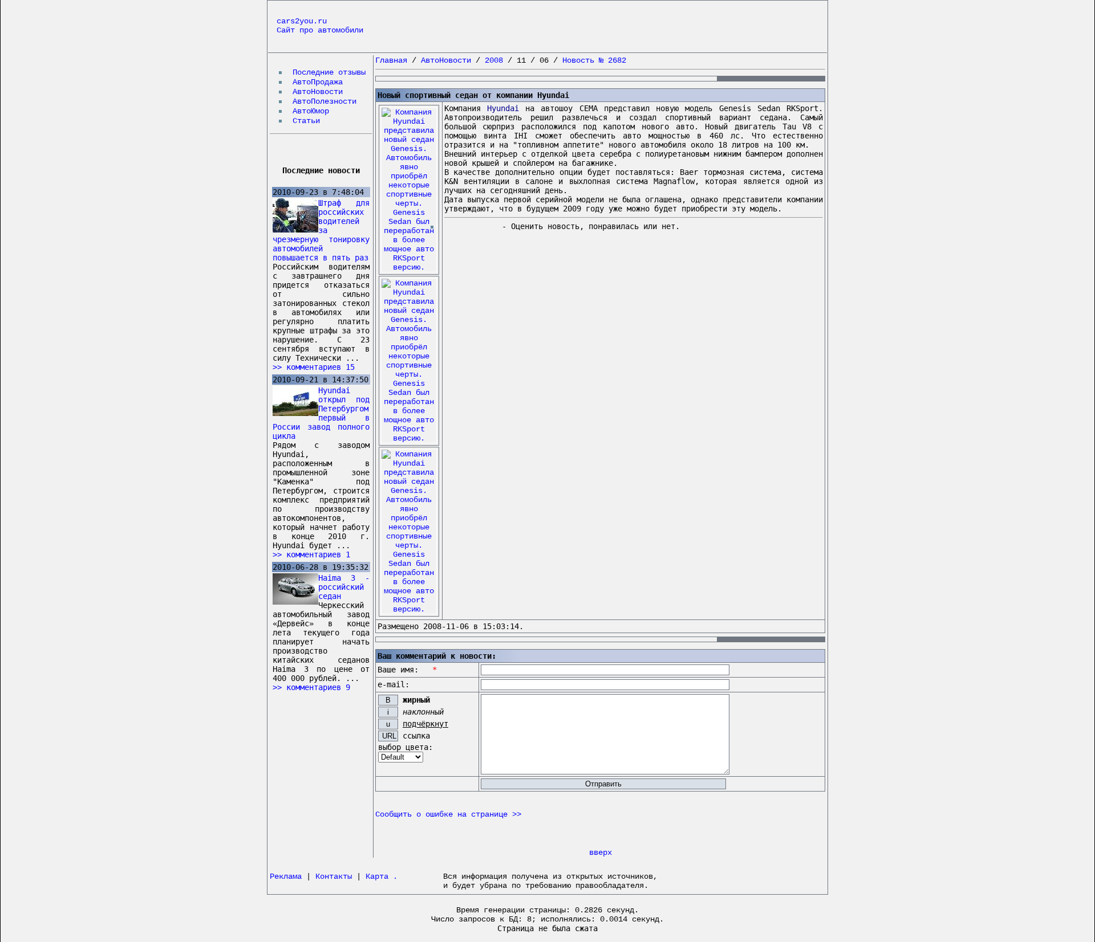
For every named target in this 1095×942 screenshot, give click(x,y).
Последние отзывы (329, 72)
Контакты (333, 876)
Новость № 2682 (594, 60)
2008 (494, 60)
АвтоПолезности (324, 101)
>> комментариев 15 (314, 367)
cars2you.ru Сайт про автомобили (320, 26)
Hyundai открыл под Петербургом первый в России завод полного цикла (321, 413)
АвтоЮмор (311, 111)
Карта (377, 876)
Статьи (306, 120)
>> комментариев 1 (311, 554)
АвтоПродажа (318, 82)
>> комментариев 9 (311, 687)
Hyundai (503, 108)
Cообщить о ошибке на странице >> (448, 814)
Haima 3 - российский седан (344, 587)
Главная (391, 60)
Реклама (286, 876)
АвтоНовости (318, 91)
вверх (600, 852)
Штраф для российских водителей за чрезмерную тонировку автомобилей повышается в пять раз (321, 230)
